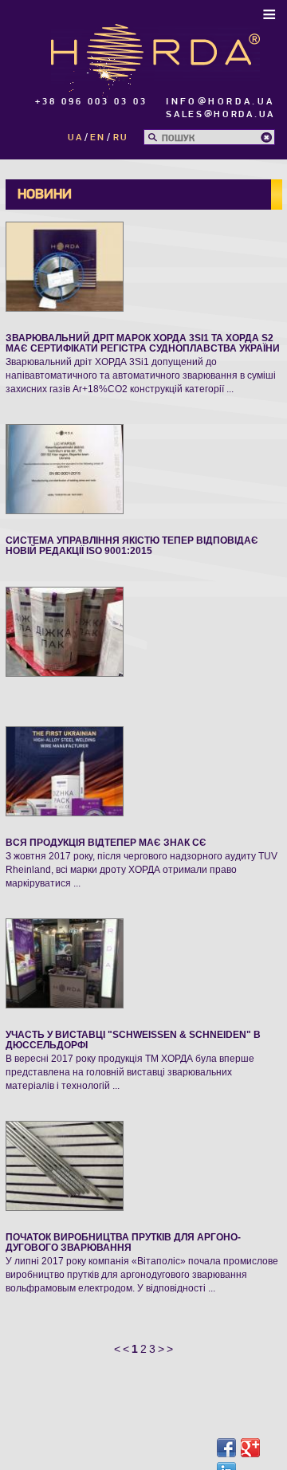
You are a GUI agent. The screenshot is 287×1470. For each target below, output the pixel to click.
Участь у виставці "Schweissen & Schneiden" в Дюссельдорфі (133, 1040)
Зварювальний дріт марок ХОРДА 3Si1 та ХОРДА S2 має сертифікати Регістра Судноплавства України (143, 343)
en (97, 137)
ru (120, 137)
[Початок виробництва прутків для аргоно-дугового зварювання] (65, 1164)
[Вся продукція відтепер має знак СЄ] (65, 770)
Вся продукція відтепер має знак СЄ (106, 842)
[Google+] (250, 1447)
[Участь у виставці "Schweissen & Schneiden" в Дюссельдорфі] (65, 962)
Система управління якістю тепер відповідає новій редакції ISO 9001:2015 (132, 545)
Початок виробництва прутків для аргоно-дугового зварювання (123, 1242)
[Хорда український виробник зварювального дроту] (155, 50)
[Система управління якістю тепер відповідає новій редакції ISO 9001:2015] (65, 468)
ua (75, 137)
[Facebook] (226, 1447)
